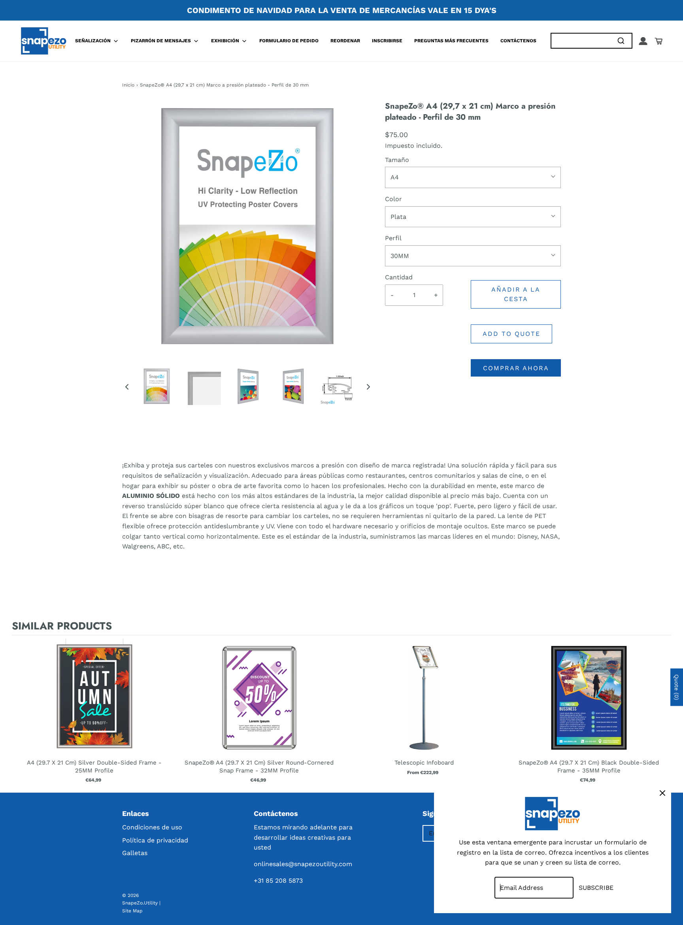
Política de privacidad (155, 840)
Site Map (132, 911)
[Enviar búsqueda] (621, 41)
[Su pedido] (658, 41)
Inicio (128, 85)
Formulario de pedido (289, 40)
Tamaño (397, 160)
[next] (663, 712)
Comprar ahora (516, 368)
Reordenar (345, 40)
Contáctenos (518, 40)
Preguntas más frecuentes (451, 40)
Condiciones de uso (152, 827)
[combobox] (580, 41)
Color (393, 199)
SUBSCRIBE (596, 887)
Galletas (134, 853)
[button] (127, 386)
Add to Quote (511, 333)
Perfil (393, 238)
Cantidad (399, 277)
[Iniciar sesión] (643, 41)
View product (94, 705)
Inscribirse (387, 40)
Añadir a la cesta (515, 294)
